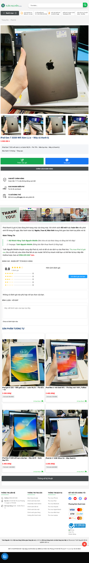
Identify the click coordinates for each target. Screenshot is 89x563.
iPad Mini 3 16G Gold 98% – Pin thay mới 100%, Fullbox (66, 388)
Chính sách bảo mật (33, 509)
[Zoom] (3, 111)
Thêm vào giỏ (22, 163)
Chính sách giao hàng (33, 512)
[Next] (84, 69)
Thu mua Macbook (53, 503)
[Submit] (85, 5)
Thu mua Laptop (53, 515)
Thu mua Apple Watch (54, 509)
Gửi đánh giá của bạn (78, 276)
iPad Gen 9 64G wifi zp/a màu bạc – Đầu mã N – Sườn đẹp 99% (22, 459)
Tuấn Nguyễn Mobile (24, 244)
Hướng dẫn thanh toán (34, 515)
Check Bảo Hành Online (34, 503)
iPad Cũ (13, 20)
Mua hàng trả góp (32, 498)
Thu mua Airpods (53, 506)
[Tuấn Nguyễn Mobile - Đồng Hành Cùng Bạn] (11, 5)
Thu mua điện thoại (53, 512)
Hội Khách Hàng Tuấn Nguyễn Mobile (22, 241)
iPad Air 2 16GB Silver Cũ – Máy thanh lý (61, 458)
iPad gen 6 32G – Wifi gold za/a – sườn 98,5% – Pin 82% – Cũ (23, 389)
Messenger (67, 163)
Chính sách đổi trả (32, 506)
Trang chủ (5, 20)
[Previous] (5, 69)
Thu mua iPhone (53, 498)
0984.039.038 (24, 255)
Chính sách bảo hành (33, 501)
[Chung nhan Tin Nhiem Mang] (72, 532)
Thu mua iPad (52, 501)
